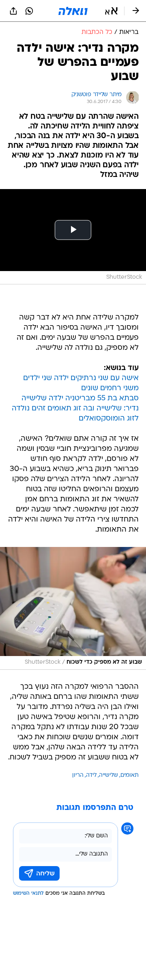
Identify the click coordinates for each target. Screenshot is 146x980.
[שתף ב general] (13, 10)
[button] (111, 11)
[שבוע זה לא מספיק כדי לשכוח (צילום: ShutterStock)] (73, 608)
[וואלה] (73, 11)
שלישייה (108, 775)
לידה (91, 775)
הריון (78, 775)
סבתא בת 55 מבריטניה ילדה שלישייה (80, 398)
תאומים (129, 775)
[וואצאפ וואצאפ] (29, 11)
